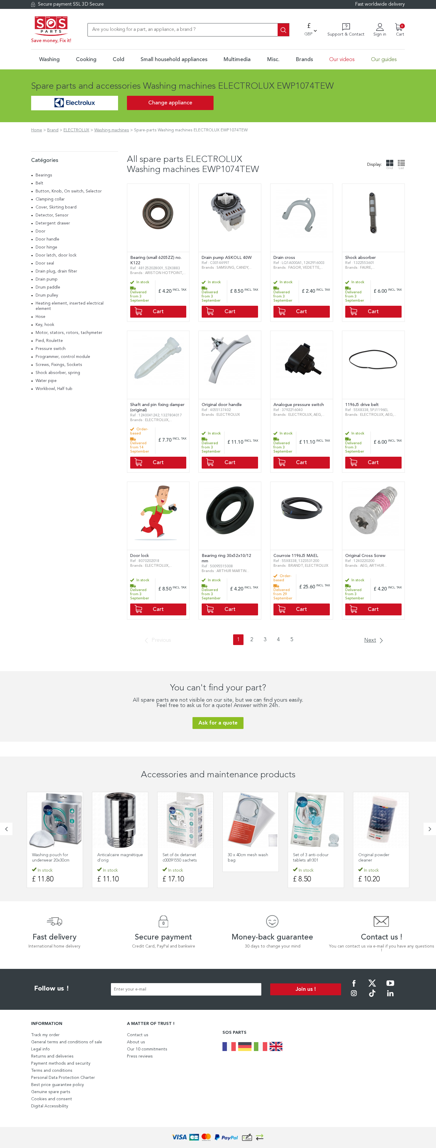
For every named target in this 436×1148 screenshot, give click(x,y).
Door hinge (46, 247)
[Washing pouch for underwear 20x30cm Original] (55, 820)
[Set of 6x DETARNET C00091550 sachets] (185, 820)
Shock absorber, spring (58, 373)
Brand (52, 130)
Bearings (44, 175)
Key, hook (45, 325)
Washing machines (111, 130)
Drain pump (47, 279)
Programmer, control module (63, 357)
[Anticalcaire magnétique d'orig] (120, 820)
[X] (372, 987)
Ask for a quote (218, 723)
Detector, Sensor (52, 215)
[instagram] (354, 997)
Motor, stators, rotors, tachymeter (69, 333)
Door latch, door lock (56, 255)
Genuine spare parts (50, 1092)
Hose (40, 317)
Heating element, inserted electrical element (70, 306)
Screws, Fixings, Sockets (59, 365)
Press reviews (140, 1056)
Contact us (137, 1035)
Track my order (45, 1035)
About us (136, 1042)
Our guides (384, 59)
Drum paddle (48, 287)
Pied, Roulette (49, 341)
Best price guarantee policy (57, 1085)
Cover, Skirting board (56, 207)
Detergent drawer (53, 223)
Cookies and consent (51, 1099)
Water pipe (46, 381)
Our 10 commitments (147, 1049)
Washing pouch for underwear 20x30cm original (50, 860)
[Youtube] (390, 987)
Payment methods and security (60, 1063)
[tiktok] (372, 997)
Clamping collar (50, 199)
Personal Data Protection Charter (63, 1078)
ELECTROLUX (76, 130)
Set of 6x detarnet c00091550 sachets (180, 857)
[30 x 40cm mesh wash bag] (251, 820)
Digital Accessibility (49, 1106)
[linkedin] (390, 997)
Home (36, 130)
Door (40, 231)
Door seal (45, 263)
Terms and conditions (51, 1071)
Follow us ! (51, 988)
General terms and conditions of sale (66, 1042)
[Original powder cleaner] (381, 820)
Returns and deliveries (52, 1056)
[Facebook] (354, 987)
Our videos (342, 59)
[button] (6, 829)
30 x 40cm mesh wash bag (248, 857)
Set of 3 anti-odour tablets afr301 (311, 857)
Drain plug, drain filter (56, 271)
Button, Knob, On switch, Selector (69, 191)
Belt (39, 183)
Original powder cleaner (373, 857)
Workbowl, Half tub (54, 389)
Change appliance (170, 103)
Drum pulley (47, 295)
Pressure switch (51, 349)
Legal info (40, 1049)
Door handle (47, 239)
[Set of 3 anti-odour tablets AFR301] (316, 820)
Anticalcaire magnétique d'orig (120, 857)
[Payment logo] (218, 1137)
